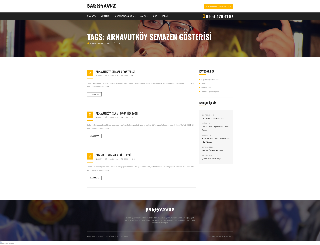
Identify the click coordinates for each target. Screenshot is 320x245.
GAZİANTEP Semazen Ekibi (213, 118)
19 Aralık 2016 (112, 117)
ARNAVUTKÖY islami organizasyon (117, 113)
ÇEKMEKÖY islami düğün (212, 159)
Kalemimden (206, 87)
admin (99, 75)
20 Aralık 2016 (112, 75)
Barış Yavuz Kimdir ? (95, 236)
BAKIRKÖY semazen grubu (212, 150)
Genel (126, 75)
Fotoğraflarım (112, 236)
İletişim (124, 236)
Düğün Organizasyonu (209, 80)
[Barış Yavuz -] (101, 6)
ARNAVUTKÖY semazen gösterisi (115, 71)
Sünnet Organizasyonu (210, 91)
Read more (94, 94)
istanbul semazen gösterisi (113, 155)
